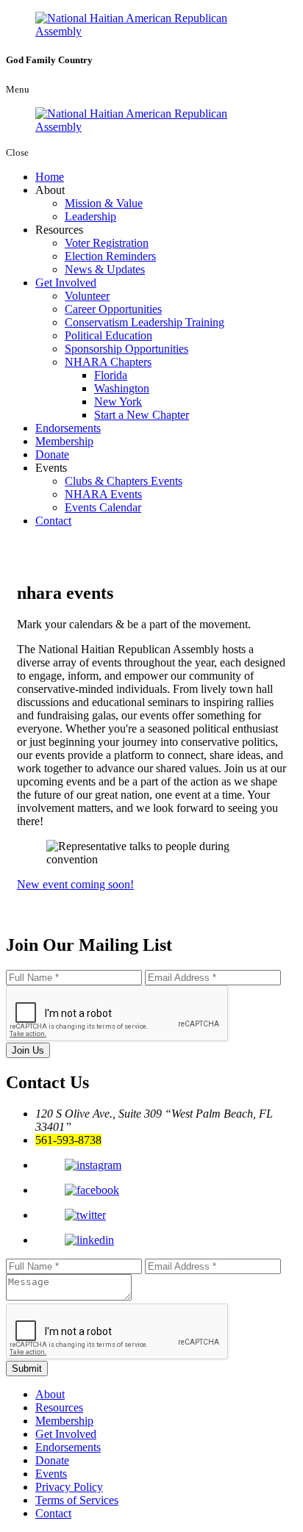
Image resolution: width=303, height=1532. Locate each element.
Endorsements (68, 428)
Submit (27, 1368)
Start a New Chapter (141, 415)
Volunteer (87, 296)
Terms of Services (76, 1500)
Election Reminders (110, 256)
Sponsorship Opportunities (126, 348)
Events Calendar (103, 507)
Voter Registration (107, 243)
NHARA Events (103, 494)
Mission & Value (104, 203)
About (50, 1394)
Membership (64, 441)
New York (118, 401)
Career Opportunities (113, 309)
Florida (110, 375)
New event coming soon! (75, 884)
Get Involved (65, 282)
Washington (121, 388)
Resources (59, 1407)
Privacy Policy (69, 1487)
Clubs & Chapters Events (123, 481)
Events (51, 1473)
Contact (53, 520)
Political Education (108, 335)
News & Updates (105, 269)
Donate (52, 454)
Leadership (90, 216)
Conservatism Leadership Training (144, 322)
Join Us (28, 1050)
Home (49, 176)
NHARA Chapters (108, 362)
